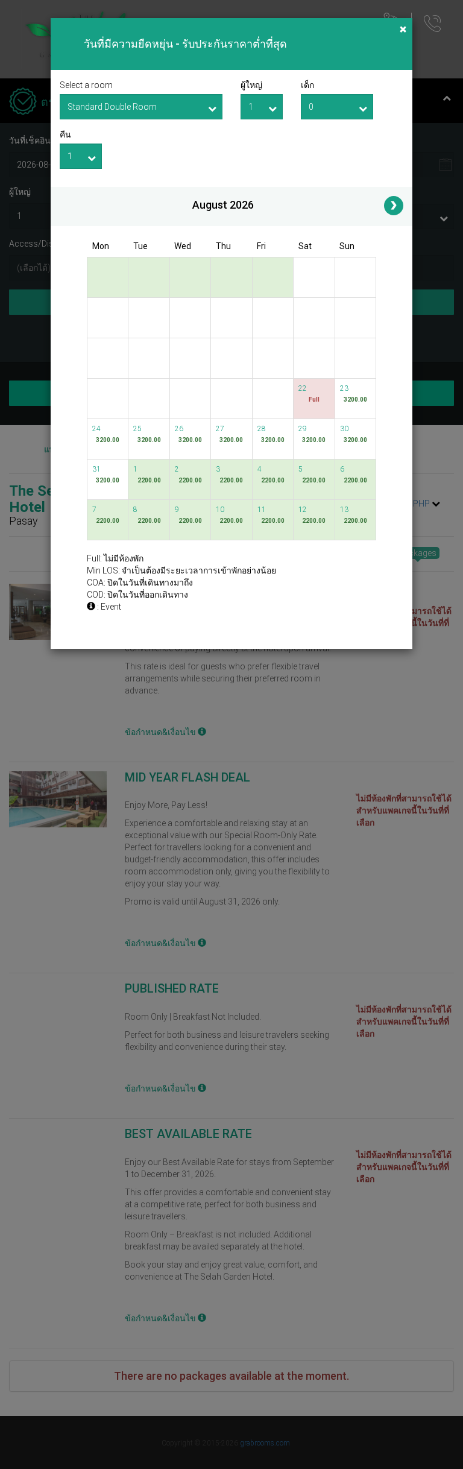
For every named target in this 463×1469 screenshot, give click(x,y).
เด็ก (307, 85)
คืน (65, 134)
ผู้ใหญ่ (251, 85)
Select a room (86, 85)
